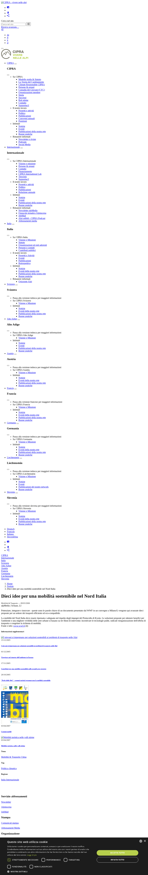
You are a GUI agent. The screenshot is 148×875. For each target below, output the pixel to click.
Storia (21, 95)
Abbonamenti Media (10, 828)
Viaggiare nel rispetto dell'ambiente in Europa (17, 657)
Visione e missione (27, 163)
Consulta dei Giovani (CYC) (31, 90)
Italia (9, 223)
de (8, 35)
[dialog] (74, 856)
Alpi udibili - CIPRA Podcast (31, 218)
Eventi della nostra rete (28, 271)
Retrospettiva (24, 263)
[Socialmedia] (8, 16)
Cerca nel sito (7, 21)
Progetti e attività (26, 110)
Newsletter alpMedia (27, 210)
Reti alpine (23, 100)
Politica (21, 113)
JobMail (22, 215)
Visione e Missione (27, 240)
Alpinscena (6, 807)
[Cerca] (28, 24)
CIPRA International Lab (29, 174)
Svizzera (11, 284)
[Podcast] (8, 13)
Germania (11, 423)
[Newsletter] (8, 7)
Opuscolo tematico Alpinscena (32, 213)
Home (10, 583)
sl (7, 43)
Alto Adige (12, 319)
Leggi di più (32, 855)
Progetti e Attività (26, 255)
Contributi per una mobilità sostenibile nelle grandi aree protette (23, 669)
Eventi (21, 129)
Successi (22, 97)
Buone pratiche (25, 134)
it (7, 40)
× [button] (145, 841)
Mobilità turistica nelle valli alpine (13, 746)
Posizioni (22, 121)
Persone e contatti (26, 247)
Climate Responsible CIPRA (31, 84)
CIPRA (10, 63)
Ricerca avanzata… (10, 27)
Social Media (24, 144)
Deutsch (10, 529)
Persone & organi (26, 87)
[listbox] (140, 841)
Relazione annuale (26, 192)
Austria (10, 353)
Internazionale (13, 147)
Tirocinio (22, 176)
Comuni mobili (6, 731)
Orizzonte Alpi (25, 281)
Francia (10, 388)
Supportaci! (23, 105)
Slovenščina (12, 537)
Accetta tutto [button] (117, 853)
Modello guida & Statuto (29, 79)
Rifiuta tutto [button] (117, 860)
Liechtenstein (13, 457)
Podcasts (22, 142)
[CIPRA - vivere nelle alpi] (14, 2)
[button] (50, 871)
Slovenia (11, 492)
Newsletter (6, 802)
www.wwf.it (19, 626)
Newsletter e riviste (27, 139)
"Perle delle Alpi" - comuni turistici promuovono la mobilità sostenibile (25, 680)
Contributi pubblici (27, 250)
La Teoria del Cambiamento (31, 82)
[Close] (8, 159)
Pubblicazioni (24, 116)
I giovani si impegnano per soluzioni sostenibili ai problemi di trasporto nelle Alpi (29, 646)
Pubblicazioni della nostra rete (32, 131)
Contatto (22, 103)
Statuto (21, 242)
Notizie (21, 126)
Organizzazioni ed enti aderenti (32, 245)
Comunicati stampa (10, 823)
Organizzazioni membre (29, 92)
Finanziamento (25, 171)
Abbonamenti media (27, 221)
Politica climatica (9, 768)
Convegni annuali (26, 118)
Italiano (10, 534)
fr (7, 37)
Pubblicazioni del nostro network (33, 487)
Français (11, 531)
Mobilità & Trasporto (11, 757)
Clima (23, 757)
